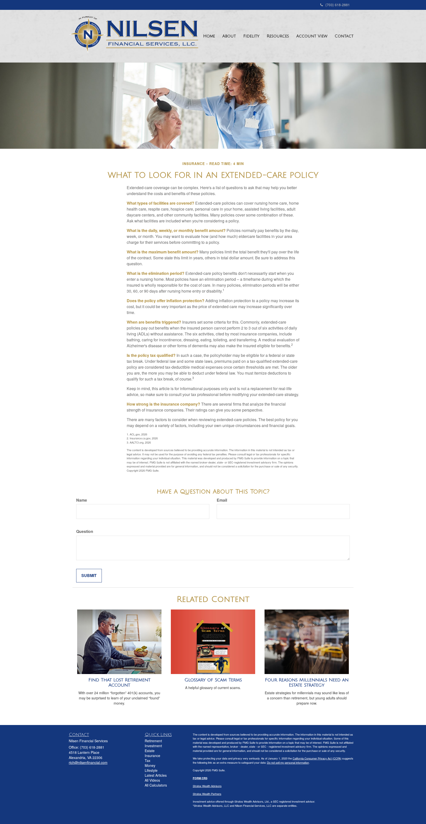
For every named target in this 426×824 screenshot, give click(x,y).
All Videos (152, 780)
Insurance (152, 755)
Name (81, 500)
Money (150, 765)
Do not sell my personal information (288, 762)
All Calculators (156, 785)
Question (84, 531)
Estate (150, 750)
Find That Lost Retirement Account (119, 682)
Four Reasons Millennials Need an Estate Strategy (307, 682)
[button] (229, 36)
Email (222, 500)
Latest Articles (156, 775)
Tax (147, 760)
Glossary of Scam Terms (213, 679)
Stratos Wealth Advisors (207, 786)
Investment (153, 745)
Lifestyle (151, 770)
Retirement (153, 740)
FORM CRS (200, 778)
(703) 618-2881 (337, 4)
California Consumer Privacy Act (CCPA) (317, 758)
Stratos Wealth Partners (207, 794)
